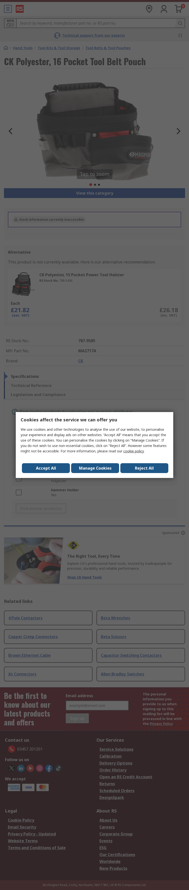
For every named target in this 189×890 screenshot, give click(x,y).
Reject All (144, 468)
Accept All (46, 468)
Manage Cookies (95, 468)
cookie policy (133, 451)
